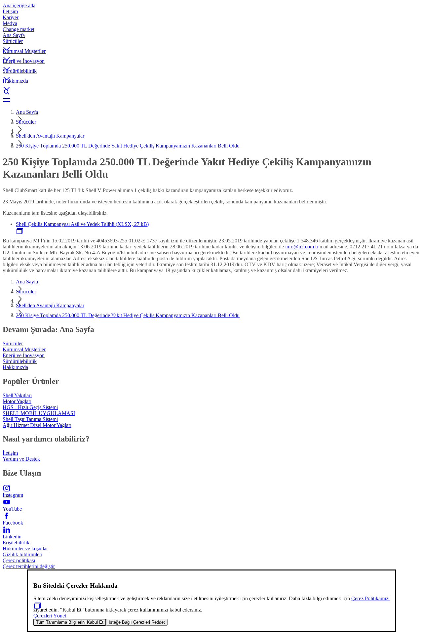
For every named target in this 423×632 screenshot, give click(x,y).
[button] (211, 43)
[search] (211, 92)
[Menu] (211, 100)
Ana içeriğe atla (19, 5)
